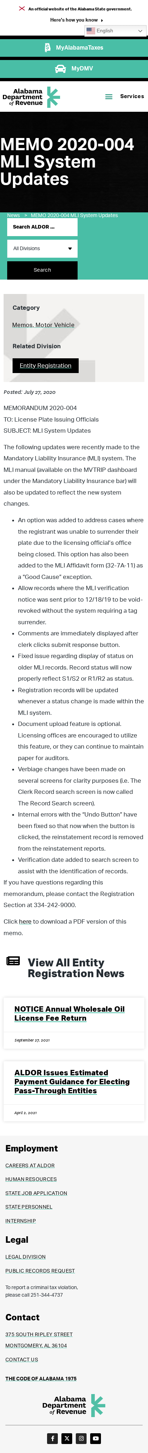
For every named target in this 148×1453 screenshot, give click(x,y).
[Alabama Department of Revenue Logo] (31, 97)
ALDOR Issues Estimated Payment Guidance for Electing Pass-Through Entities (72, 1082)
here (25, 922)
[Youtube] (95, 1438)
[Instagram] (81, 1438)
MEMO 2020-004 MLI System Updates (74, 215)
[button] (76, 21)
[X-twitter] (66, 1438)
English (104, 30)
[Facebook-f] (52, 1438)
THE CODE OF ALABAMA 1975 (41, 1378)
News (17, 215)
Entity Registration (45, 366)
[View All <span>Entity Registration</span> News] (13, 961)
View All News (76, 968)
